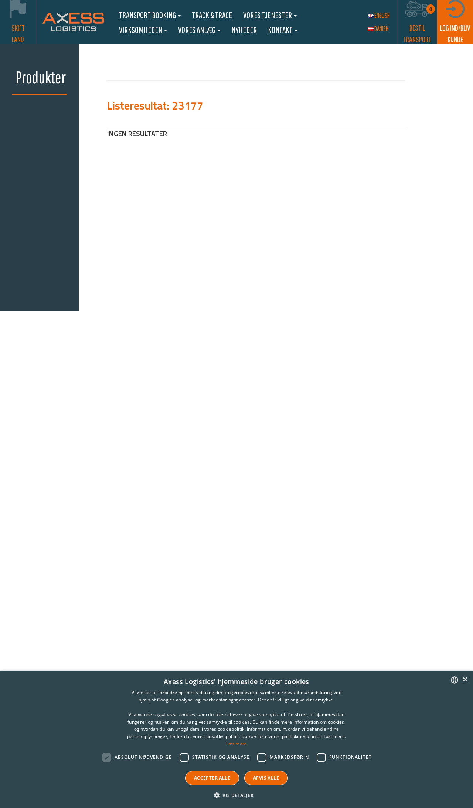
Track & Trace (212, 15)
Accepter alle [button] (212, 778)
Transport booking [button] (148, 15)
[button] (236, 795)
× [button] (464, 680)
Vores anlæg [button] (197, 29)
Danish (381, 29)
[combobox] (454, 680)
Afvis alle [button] (266, 778)
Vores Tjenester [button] (268, 15)
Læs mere (236, 743)
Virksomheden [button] (141, 29)
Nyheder (244, 29)
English (382, 15)
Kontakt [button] (281, 29)
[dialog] (236, 739)
